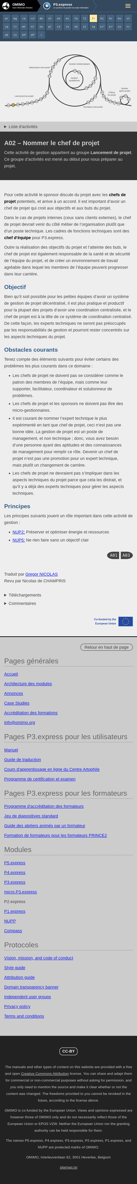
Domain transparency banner (31, 987)
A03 (126, 555)
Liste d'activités (23, 126)
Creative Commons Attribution (45, 1074)
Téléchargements (25, 595)
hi (102, 18)
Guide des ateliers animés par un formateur (44, 825)
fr (93, 18)
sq (93, 26)
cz (33, 18)
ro (58, 26)
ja (6, 26)
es (67, 18)
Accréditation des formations (31, 712)
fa (76, 18)
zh (24, 34)
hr (110, 18)
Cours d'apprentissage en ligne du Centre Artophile (52, 769)
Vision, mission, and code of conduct (38, 958)
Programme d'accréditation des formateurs (44, 806)
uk (6, 34)
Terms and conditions (24, 1016)
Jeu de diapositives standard (31, 816)
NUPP (10, 921)
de (41, 18)
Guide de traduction (22, 759)
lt (15, 26)
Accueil (11, 674)
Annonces (13, 693)
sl (84, 26)
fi (84, 18)
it (128, 18)
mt (24, 26)
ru (67, 26)
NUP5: (19, 540)
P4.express (14, 872)
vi (15, 34)
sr (102, 26)
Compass (13, 930)
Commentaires (22, 603)
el (50, 18)
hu (119, 18)
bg (15, 18)
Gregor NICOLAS (41, 574)
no (41, 26)
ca (24, 18)
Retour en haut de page (107, 647)
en (58, 18)
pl (50, 26)
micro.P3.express (20, 892)
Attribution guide (19, 977)
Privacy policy (17, 1006)
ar (6, 18)
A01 (113, 555)
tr (128, 26)
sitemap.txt (68, 1167)
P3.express (14, 882)
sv (119, 26)
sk (76, 26)
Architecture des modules (28, 683)
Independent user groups (27, 996)
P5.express (14, 862)
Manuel (11, 750)
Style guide (14, 967)
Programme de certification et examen (40, 779)
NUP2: (19, 532)
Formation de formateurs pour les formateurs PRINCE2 (55, 835)
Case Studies (16, 703)
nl (32, 26)
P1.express (14, 911)
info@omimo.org (19, 722)
